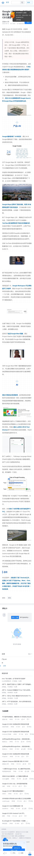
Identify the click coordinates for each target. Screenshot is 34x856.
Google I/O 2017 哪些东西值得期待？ (13, 791)
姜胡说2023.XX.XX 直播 (22, 832)
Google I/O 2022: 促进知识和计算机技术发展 (15, 724)
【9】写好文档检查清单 (8, 834)
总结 (4, 665)
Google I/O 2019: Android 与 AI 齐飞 (13, 813)
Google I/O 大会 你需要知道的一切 (12, 806)
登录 (28, 2)
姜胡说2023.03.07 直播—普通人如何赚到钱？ (13, 836)
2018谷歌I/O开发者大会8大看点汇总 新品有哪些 (16, 798)
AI (2, 663)
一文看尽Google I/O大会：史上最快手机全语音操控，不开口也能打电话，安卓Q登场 (16, 769)
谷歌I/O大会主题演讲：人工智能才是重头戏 (15, 776)
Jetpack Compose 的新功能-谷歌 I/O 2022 (15, 761)
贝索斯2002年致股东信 (25, 838)
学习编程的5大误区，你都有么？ (10, 838)
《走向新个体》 (18, 834)
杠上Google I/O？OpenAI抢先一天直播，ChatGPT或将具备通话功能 (14, 821)
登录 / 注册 (15, 617)
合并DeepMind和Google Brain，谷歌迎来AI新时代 (16, 739)
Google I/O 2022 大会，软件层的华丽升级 (14, 783)
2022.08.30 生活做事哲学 (8, 832)
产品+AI (4, 659)
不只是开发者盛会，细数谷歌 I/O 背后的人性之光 (16, 716)
